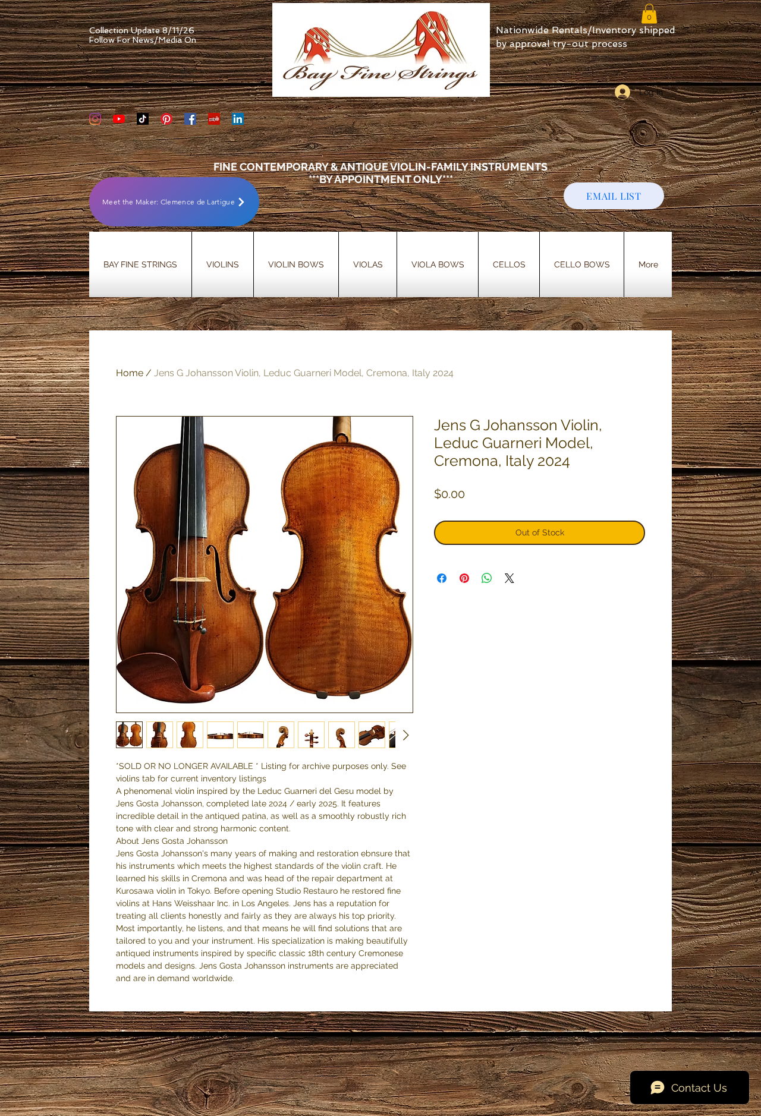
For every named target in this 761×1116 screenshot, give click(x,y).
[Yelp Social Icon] (214, 119)
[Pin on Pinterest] (464, 578)
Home (129, 373)
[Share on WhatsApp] (487, 578)
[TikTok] (143, 119)
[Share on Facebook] (442, 578)
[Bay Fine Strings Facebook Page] (190, 119)
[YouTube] (119, 119)
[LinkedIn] (238, 119)
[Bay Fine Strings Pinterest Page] (166, 119)
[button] (649, 13)
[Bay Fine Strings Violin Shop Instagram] (95, 119)
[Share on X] (509, 578)
